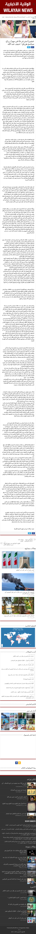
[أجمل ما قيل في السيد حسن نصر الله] (31, 799)
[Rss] (19, 762)
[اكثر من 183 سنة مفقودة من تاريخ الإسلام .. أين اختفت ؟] (31, 785)
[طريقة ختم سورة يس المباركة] (31, 792)
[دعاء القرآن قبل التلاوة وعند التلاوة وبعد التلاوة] (31, 807)
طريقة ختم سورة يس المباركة (18, 790)
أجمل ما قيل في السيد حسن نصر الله (16, 797)
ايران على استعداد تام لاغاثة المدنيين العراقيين (14, 879)
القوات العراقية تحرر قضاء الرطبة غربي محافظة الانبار (12, 543)
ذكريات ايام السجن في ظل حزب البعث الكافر (14, 890)
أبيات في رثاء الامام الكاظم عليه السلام (16, 813)
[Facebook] (16, 762)
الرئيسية (33, 17)
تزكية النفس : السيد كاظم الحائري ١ (17, 897)
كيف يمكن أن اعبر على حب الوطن (25, 570)
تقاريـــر (28, 17)
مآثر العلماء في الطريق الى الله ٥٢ (17, 904)
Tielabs (27, 927)
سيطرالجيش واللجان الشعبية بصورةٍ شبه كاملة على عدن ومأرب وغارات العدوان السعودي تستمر (14, 873)
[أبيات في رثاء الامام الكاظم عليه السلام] (31, 816)
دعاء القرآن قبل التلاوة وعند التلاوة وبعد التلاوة (14, 803)
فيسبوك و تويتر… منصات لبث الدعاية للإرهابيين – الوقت (25, 540)
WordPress (15, 927)
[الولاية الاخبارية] (18, 4)
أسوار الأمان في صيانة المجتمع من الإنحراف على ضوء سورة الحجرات (14, 864)
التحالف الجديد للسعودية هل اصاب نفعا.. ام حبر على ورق (19, 616)
